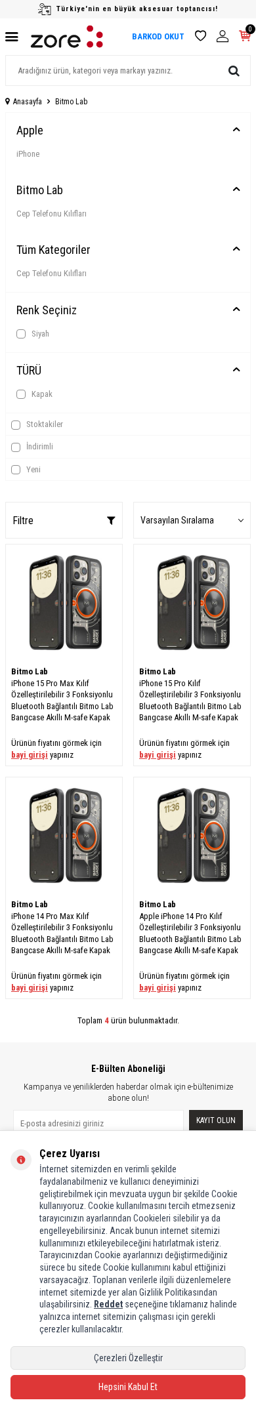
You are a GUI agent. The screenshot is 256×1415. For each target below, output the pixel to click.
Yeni (32, 469)
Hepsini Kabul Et (128, 1387)
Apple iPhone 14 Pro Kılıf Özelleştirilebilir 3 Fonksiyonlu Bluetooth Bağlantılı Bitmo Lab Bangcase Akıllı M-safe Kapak (190, 933)
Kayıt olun (216, 1120)
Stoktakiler (43, 424)
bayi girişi (29, 755)
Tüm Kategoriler (53, 249)
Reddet (108, 1304)
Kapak (41, 394)
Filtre (22, 520)
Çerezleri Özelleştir (128, 1358)
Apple (29, 130)
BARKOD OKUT (158, 36)
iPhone (27, 154)
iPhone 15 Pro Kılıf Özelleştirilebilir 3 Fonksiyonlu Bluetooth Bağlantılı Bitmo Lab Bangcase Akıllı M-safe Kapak (190, 700)
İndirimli (38, 446)
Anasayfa (27, 101)
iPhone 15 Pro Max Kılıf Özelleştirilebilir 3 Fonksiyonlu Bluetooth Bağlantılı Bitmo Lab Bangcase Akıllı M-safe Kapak (62, 700)
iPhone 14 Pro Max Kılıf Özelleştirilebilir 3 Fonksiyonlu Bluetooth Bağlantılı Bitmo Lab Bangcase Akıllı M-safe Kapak (62, 933)
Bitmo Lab (39, 190)
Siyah (39, 333)
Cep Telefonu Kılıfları (51, 213)
